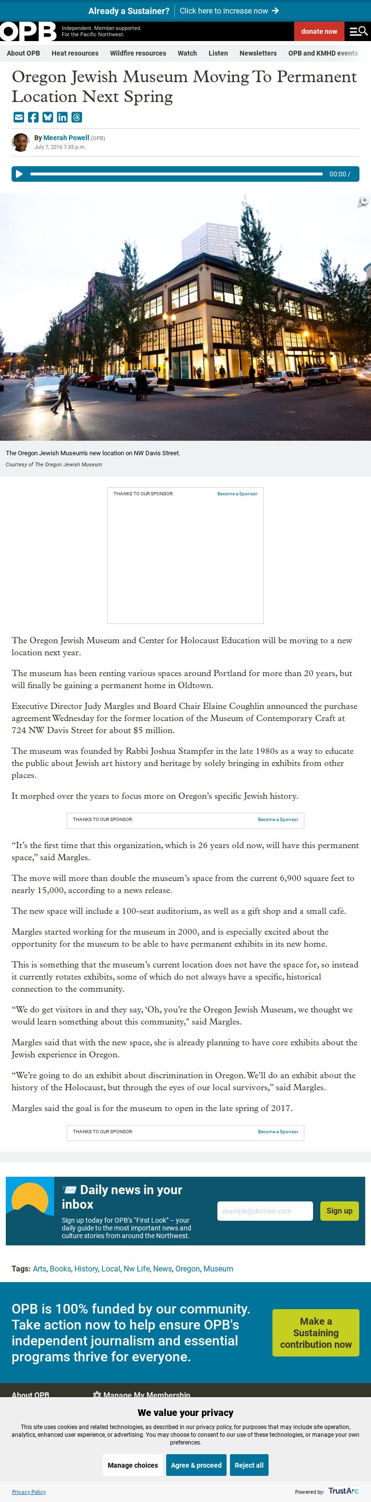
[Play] (19, 174)
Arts (39, 1268)
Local (110, 1268)
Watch (187, 53)
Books (60, 1268)
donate (319, 31)
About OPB (23, 53)
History (86, 1268)
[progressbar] (176, 174)
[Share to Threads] (77, 117)
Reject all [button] (249, 1465)
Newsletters (258, 53)
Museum (218, 1268)
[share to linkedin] (62, 117)
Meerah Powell (66, 138)
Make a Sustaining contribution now (316, 1332)
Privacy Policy (29, 1491)
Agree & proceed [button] (196, 1465)
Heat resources (75, 53)
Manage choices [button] (133, 1465)
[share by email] (19, 117)
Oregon (187, 1268)
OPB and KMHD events (323, 53)
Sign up (340, 1210)
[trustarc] (343, 1492)
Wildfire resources (138, 53)
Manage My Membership (146, 1395)
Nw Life (137, 1268)
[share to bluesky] (48, 117)
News (162, 1268)
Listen (218, 53)
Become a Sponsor (237, 493)
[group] (185, 174)
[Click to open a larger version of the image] (364, 201)
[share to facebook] (33, 117)
